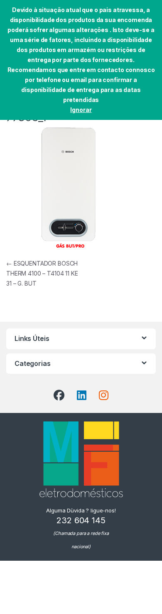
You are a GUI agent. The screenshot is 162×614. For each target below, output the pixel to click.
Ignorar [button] (80, 109)
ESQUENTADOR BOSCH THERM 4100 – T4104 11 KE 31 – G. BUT (42, 273)
